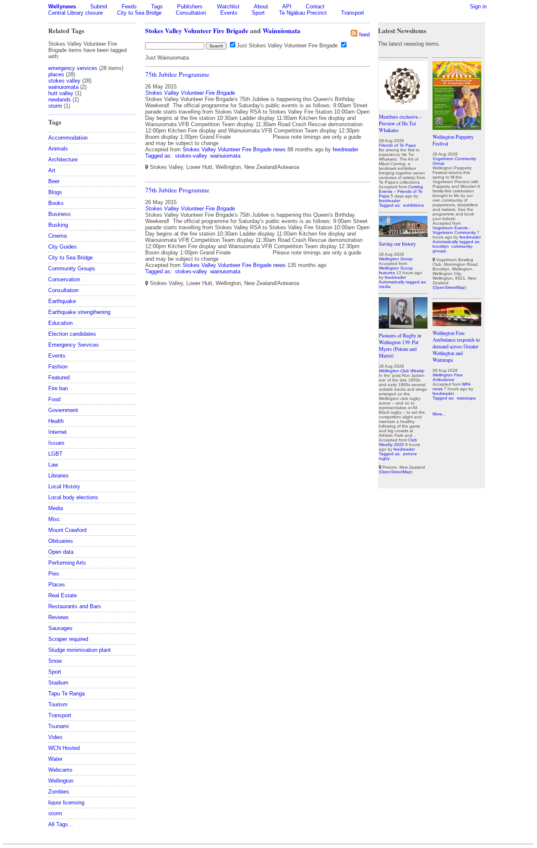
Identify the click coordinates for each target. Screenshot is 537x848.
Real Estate (62, 595)
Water (55, 759)
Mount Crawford (67, 530)
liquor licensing (66, 802)
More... (439, 414)
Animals (58, 148)
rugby (384, 458)
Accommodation (68, 138)
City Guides (62, 247)
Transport (352, 13)
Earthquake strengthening (79, 312)
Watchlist (228, 6)
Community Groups (71, 268)
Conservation (64, 279)
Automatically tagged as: (403, 282)
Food (54, 399)
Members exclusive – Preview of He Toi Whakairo (400, 123)
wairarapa (466, 398)
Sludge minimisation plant (79, 650)
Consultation (191, 13)
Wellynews (62, 6)
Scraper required (68, 639)
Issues (56, 443)
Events (228, 13)
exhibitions (413, 205)
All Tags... (60, 824)
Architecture (63, 159)
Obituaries (60, 541)
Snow (55, 661)
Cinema (57, 236)
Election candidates (72, 334)
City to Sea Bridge (139, 13)
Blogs (55, 192)
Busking (58, 225)
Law (53, 465)
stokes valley (64, 81)
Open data (60, 552)
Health (56, 421)
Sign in (478, 6)
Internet (57, 432)
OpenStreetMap (395, 471)
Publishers (190, 6)
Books (56, 203)
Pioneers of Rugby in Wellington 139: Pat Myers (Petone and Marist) (400, 345)
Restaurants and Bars (74, 606)
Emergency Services (73, 345)
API (287, 6)
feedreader (345, 149)
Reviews (58, 617)
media (385, 286)
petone (410, 453)
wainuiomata (63, 87)
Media (55, 508)
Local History (64, 486)
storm (55, 106)
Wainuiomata (281, 30)
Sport (258, 13)
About (261, 6)
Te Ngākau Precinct (303, 13)
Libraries (58, 475)
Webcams (60, 770)
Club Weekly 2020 (398, 442)
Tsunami (58, 726)
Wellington (60, 781)
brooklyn (441, 246)
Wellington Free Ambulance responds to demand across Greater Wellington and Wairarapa (456, 346)
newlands (59, 99)
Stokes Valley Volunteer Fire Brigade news (234, 149)
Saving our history (397, 243)
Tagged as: (159, 156)
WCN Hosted (64, 748)
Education (60, 323)
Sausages (60, 628)
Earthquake (62, 301)
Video (55, 737)
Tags (157, 6)
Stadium (58, 682)
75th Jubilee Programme (177, 74)
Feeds (129, 6)
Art (51, 170)
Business (59, 214)
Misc (54, 519)
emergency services (72, 68)
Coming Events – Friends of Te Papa (401, 191)
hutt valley (60, 93)
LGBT (55, 454)
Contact (315, 6)
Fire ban (58, 388)
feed (364, 34)
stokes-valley (191, 156)
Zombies (58, 791)
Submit (98, 6)
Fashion (58, 366)
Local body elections (73, 497)
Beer (54, 181)
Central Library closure (75, 13)
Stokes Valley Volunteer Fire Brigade (196, 30)
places (56, 74)
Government (63, 410)
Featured (59, 377)
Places (56, 584)
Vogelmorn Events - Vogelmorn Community (454, 230)
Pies (53, 574)
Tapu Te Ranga (66, 693)
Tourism (58, 704)
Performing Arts (67, 563)
